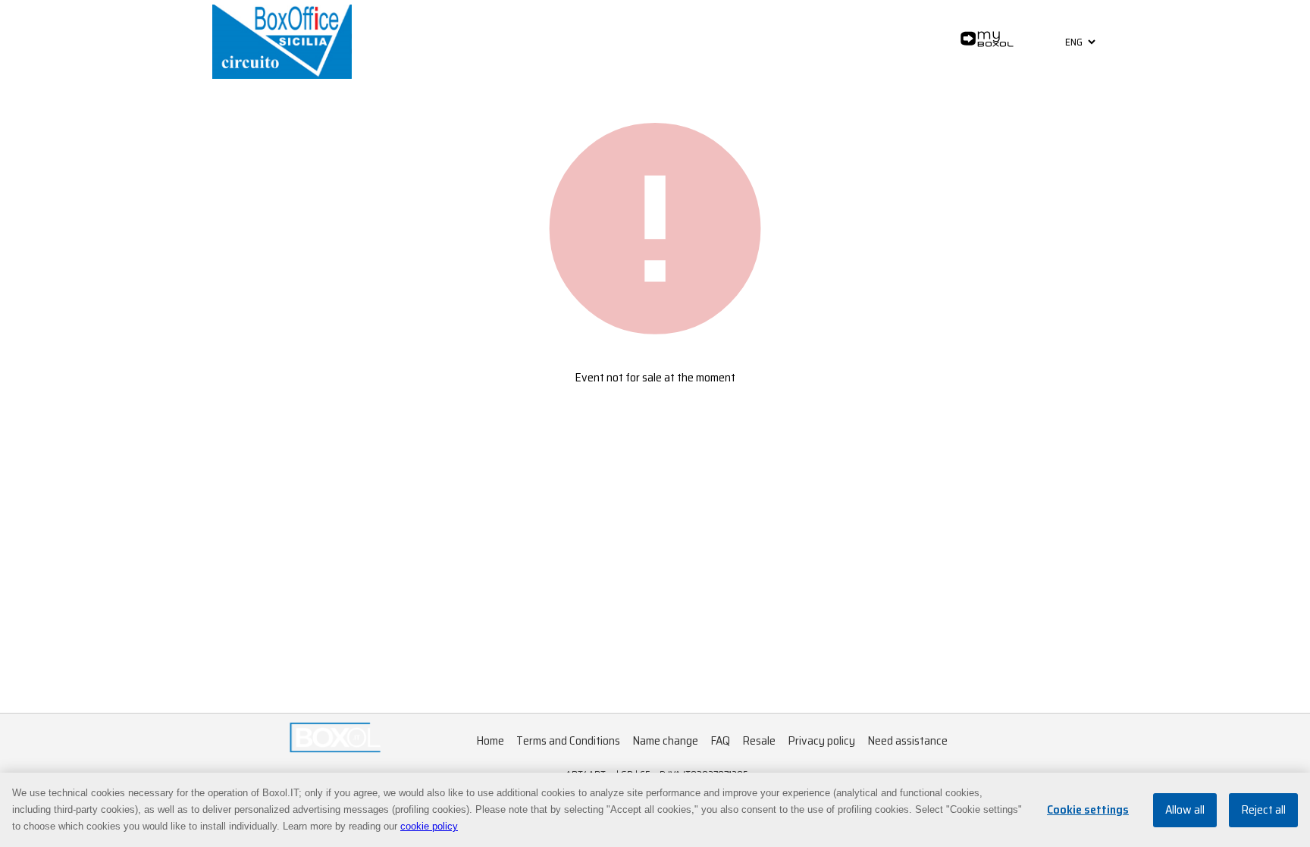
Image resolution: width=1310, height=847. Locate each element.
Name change (665, 740)
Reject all (1263, 810)
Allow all (1185, 810)
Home (490, 740)
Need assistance (907, 740)
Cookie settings (1088, 810)
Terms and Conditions (568, 740)
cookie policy (429, 826)
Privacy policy (821, 740)
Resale (759, 740)
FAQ (720, 740)
